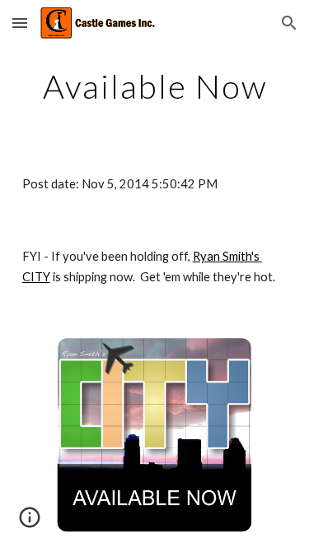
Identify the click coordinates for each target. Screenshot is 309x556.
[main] (155, 86)
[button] (20, 22)
